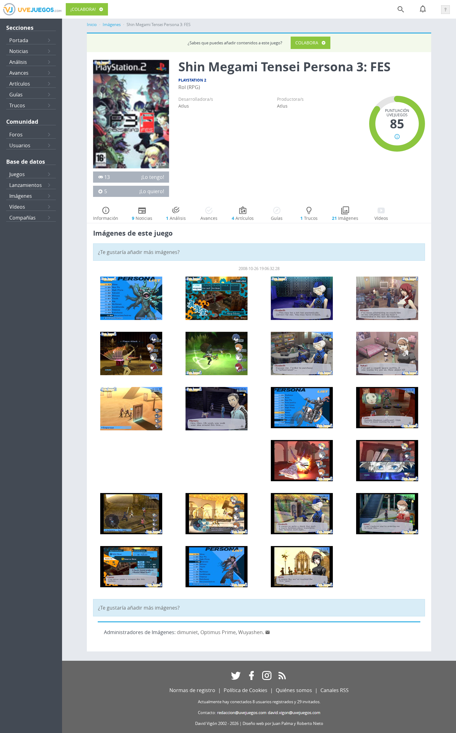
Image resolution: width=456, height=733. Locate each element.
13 (107, 177)
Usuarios (19, 145)
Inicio (92, 24)
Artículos (19, 83)
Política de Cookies (245, 690)
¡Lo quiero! (151, 191)
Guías (16, 94)
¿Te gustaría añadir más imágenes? (139, 252)
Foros (16, 134)
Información (105, 218)
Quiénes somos (294, 690)
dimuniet (187, 632)
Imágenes (20, 196)
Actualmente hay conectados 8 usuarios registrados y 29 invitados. (259, 701)
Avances (19, 72)
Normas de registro (192, 690)
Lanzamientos (25, 185)
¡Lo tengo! (152, 177)
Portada (18, 40)
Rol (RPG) (189, 87)
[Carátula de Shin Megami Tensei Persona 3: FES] (131, 113)
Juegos (17, 174)
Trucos (17, 105)
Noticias (18, 51)
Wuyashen (250, 632)
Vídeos (17, 206)
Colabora (306, 43)
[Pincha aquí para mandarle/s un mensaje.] (267, 632)
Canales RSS (334, 690)
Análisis (18, 62)
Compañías (22, 217)
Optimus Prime (218, 632)
